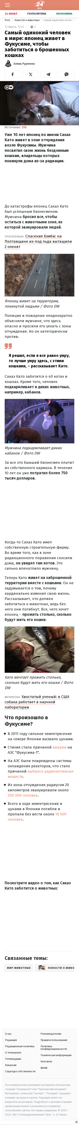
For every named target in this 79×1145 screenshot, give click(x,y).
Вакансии (10, 1065)
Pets (8, 20)
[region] (39, 1135)
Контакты (46, 1061)
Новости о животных (27, 20)
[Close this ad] (76, 1122)
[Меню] (7, 5)
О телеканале (13, 1052)
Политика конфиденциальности (54, 1047)
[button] (13, 74)
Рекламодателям (51, 1033)
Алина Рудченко (24, 63)
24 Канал (11, 13)
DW (24, 127)
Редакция (11, 1040)
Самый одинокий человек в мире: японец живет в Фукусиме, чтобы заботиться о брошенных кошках (59, 20)
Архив (44, 1067)
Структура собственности (20, 1071)
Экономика (64, 13)
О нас (8, 1033)
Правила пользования (54, 1040)
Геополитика (36, 13)
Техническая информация (56, 1055)
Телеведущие (13, 1058)
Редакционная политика (19, 1046)
